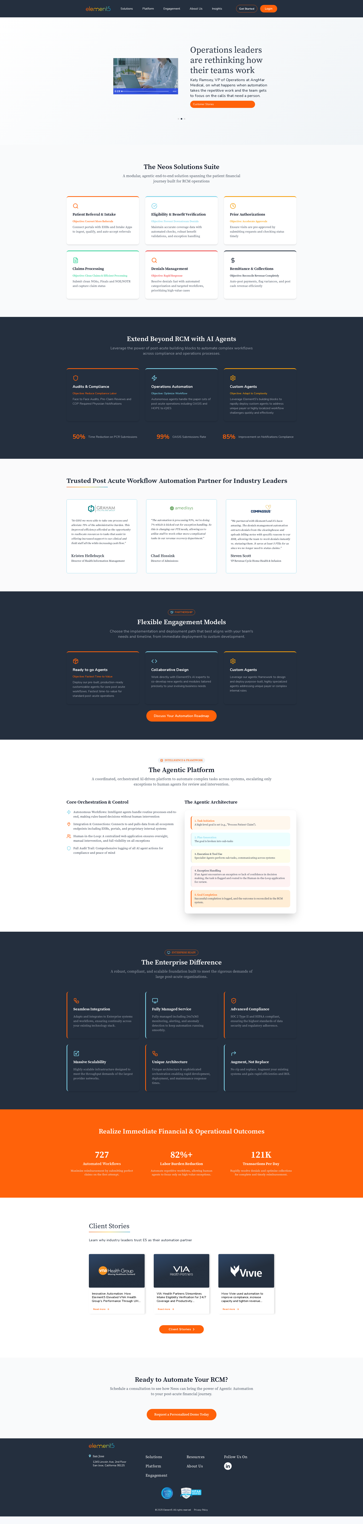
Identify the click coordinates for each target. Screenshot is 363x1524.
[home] (98, 8)
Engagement (171, 9)
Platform (148, 9)
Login (268, 9)
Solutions (127, 9)
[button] (219, 8)
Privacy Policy (201, 1510)
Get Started (246, 9)
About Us (196, 9)
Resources (196, 1456)
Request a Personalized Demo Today (181, 1414)
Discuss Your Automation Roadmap (181, 716)
